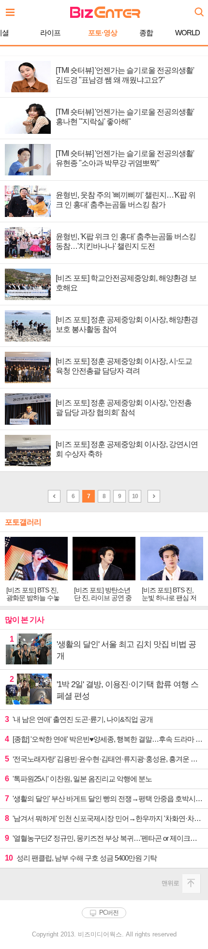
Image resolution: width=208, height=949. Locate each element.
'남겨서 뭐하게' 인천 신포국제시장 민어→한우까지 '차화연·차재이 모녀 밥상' (104, 818)
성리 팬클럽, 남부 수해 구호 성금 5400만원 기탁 (81, 858)
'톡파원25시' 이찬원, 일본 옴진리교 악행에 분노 (78, 779)
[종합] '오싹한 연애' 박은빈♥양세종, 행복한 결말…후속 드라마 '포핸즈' (104, 739)
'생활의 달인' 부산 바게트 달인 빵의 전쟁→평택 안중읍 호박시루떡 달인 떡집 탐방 (104, 798)
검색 (198, 8)
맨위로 (170, 883)
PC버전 (109, 912)
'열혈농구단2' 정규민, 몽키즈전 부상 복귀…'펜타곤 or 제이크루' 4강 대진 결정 (104, 838)
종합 (146, 33)
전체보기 (12, 9)
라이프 (50, 33)
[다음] (154, 496)
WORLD (187, 33)
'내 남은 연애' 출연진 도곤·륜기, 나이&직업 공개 (79, 719)
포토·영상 (102, 33)
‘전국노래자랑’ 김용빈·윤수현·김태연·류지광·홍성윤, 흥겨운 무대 (104, 759)
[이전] (54, 496)
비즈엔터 (105, 12)
